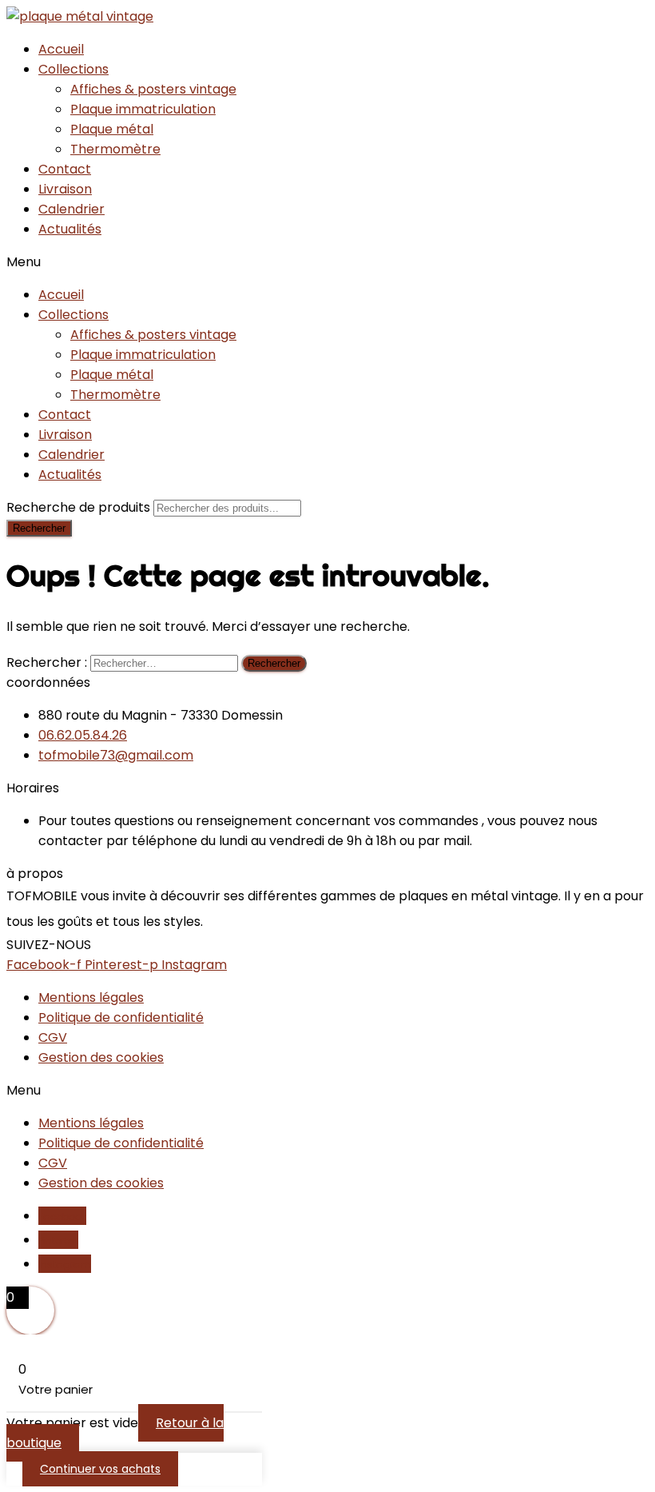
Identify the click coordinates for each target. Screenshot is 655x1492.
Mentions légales (91, 997)
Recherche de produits (79, 507)
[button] (327, 262)
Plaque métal (111, 129)
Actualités (69, 229)
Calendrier (71, 209)
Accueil (61, 49)
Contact (64, 169)
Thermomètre (115, 149)
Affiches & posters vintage (153, 89)
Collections (73, 69)
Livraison (65, 189)
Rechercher (39, 528)
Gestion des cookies (101, 1057)
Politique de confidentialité (121, 1017)
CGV (52, 1037)
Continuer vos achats (100, 1469)
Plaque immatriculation (143, 109)
